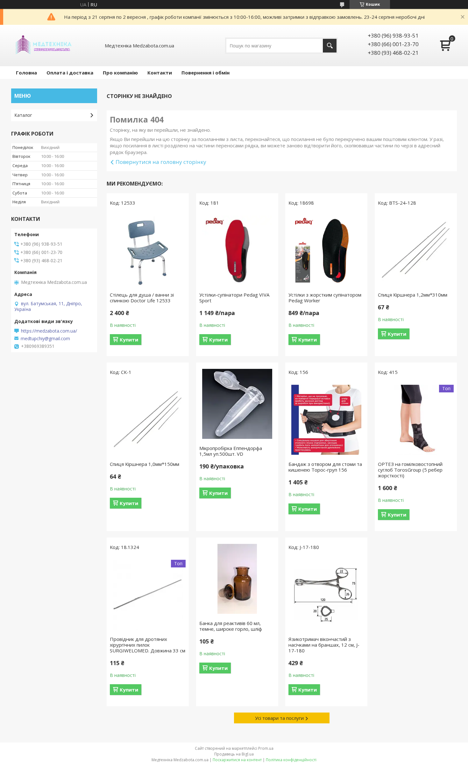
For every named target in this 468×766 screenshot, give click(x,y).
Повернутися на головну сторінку (161, 161)
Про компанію (120, 72)
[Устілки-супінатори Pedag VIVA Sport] (237, 250)
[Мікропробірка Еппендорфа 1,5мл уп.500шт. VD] (237, 404)
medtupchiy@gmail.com (45, 338)
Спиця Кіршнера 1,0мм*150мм (144, 464)
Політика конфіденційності (291, 759)
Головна (26, 72)
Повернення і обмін (205, 72)
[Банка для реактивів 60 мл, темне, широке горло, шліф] (237, 579)
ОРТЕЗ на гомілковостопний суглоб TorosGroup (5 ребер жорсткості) (410, 469)
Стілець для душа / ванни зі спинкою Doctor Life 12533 (142, 297)
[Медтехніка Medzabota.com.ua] (43, 45)
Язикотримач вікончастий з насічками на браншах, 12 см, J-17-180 (323, 644)
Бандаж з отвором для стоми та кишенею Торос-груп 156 (325, 467)
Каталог (23, 115)
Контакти (159, 72)
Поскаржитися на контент (237, 759)
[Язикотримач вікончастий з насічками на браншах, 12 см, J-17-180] (326, 595)
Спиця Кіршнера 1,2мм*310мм (412, 295)
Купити (129, 339)
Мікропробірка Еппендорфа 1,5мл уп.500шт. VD (230, 451)
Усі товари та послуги (279, 718)
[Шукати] (330, 46)
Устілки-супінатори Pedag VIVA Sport (234, 297)
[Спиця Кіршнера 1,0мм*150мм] (148, 420)
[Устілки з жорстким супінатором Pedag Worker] (326, 250)
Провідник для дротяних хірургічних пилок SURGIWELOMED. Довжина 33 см (147, 644)
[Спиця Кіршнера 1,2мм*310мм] (416, 250)
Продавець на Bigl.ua (234, 754)
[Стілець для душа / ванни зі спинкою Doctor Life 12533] (148, 250)
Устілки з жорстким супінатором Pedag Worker (324, 297)
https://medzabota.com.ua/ (49, 331)
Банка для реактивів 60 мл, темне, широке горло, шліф (230, 626)
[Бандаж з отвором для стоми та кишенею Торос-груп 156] (326, 420)
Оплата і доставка (69, 72)
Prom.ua (265, 748)
